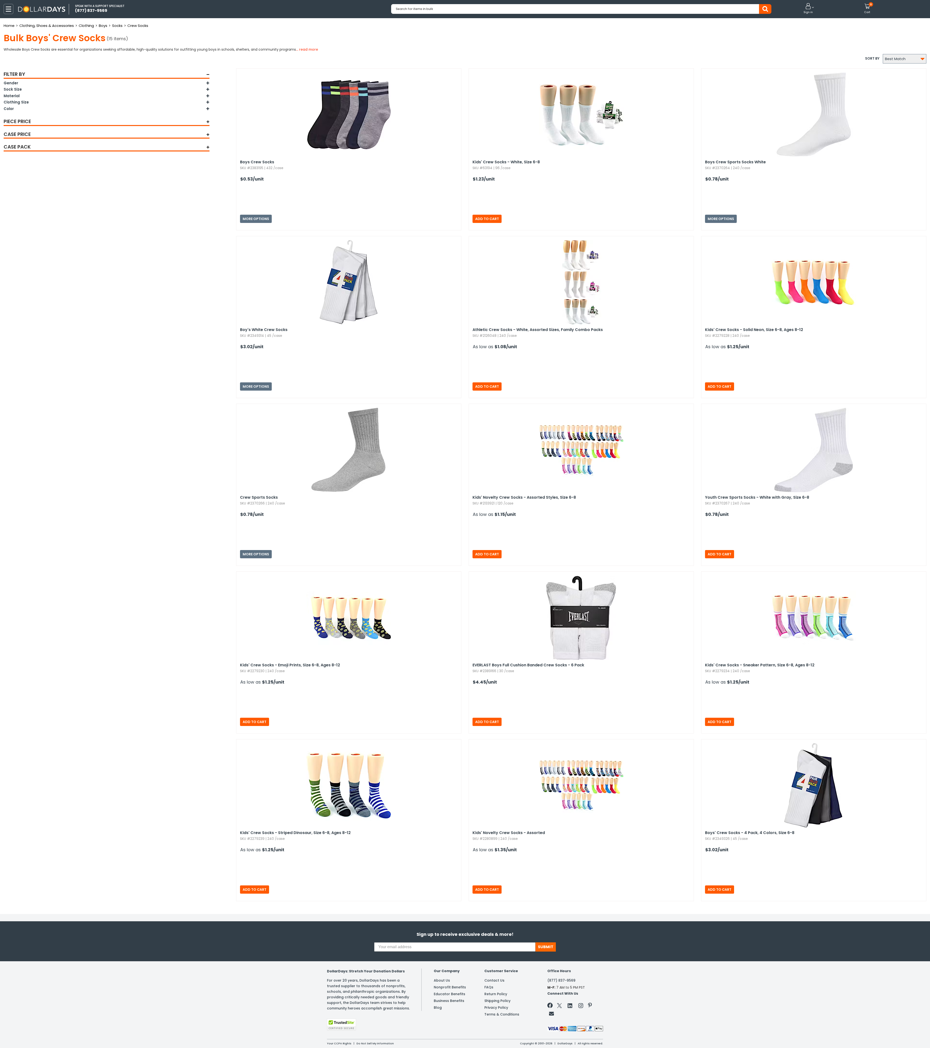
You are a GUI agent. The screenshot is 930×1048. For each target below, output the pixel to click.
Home (9, 25)
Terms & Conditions (501, 1014)
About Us (442, 980)
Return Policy (495, 994)
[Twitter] (559, 1006)
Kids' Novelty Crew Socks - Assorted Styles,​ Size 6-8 (524, 497)
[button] (808, 8)
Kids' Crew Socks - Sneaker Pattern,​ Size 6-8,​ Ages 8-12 (759, 665)
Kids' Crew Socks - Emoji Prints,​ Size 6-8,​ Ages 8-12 (290, 665)
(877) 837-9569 (561, 980)
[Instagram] (581, 1006)
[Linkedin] (570, 1005)
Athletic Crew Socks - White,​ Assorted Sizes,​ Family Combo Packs (538, 329)
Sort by (872, 58)
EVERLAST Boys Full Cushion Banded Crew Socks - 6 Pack (528, 665)
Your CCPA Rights (339, 1043)
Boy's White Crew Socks (263, 329)
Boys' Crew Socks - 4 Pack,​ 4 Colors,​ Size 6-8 (749, 832)
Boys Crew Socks (257, 162)
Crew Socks (137, 25)
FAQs (488, 987)
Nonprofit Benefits (450, 987)
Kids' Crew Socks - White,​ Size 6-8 (506, 162)
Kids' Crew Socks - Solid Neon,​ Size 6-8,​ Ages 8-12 (754, 329)
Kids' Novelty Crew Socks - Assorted (509, 832)
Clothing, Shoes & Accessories (46, 25)
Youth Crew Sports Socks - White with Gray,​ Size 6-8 (757, 497)
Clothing (86, 25)
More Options (256, 218)
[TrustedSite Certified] (341, 1024)
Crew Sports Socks (259, 497)
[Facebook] (550, 1006)
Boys (103, 25)
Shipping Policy (497, 1000)
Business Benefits (449, 1000)
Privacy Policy (496, 1007)
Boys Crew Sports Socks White (735, 162)
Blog (438, 1007)
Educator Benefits (449, 994)
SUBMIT (545, 947)
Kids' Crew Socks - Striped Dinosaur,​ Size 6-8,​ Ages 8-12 (295, 832)
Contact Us (494, 980)
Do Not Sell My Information (375, 1043)
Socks (117, 25)
